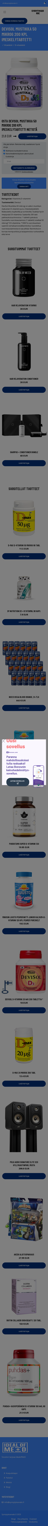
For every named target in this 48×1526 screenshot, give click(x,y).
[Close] (3, 740)
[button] (17, 782)
